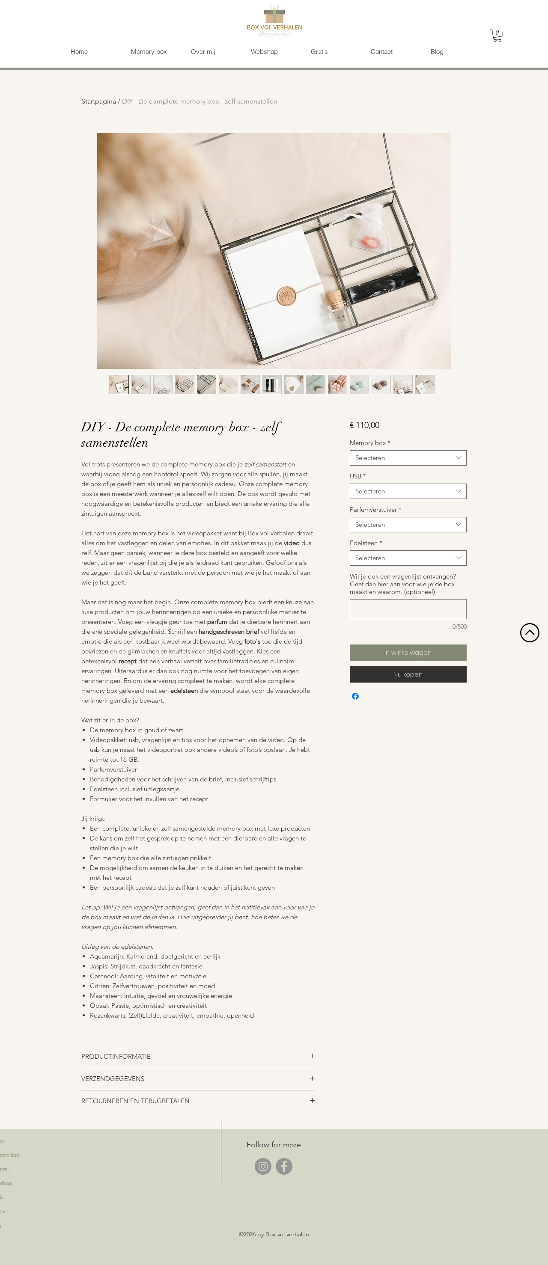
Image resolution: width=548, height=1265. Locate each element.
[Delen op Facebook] (355, 696)
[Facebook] (284, 1166)
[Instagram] (263, 1166)
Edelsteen (366, 543)
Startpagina (98, 101)
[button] (497, 36)
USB (358, 476)
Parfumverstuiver (376, 510)
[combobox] (408, 458)
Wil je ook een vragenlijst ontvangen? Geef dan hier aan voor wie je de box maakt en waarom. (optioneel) (403, 584)
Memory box (370, 443)
